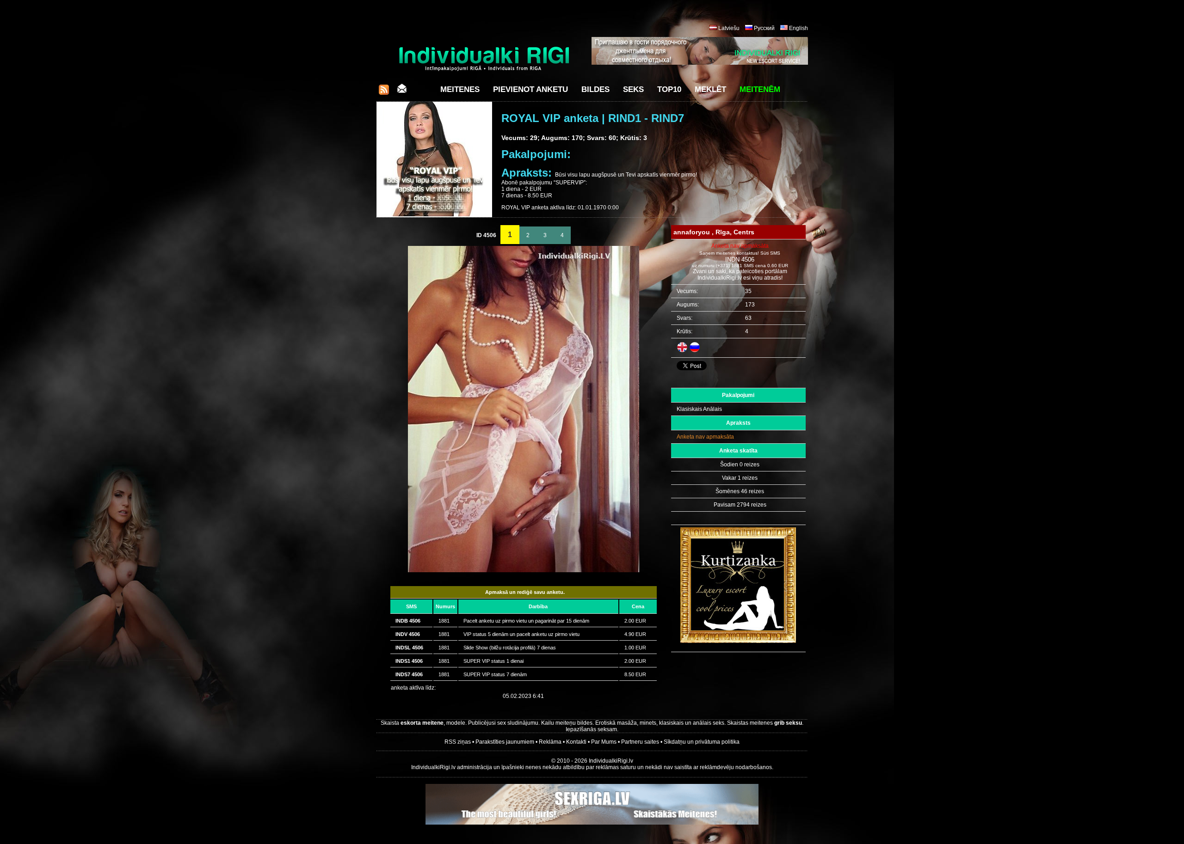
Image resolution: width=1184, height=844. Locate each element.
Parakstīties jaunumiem (504, 742)
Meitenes (460, 89)
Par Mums (604, 742)
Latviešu (729, 28)
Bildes (595, 89)
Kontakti (576, 742)
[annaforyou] (523, 570)
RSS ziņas (457, 742)
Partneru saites (640, 742)
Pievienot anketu (530, 89)
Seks (633, 89)
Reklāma (550, 742)
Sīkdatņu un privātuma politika (702, 742)
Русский (764, 28)
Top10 (669, 89)
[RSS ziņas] (384, 92)
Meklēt (710, 89)
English (798, 28)
